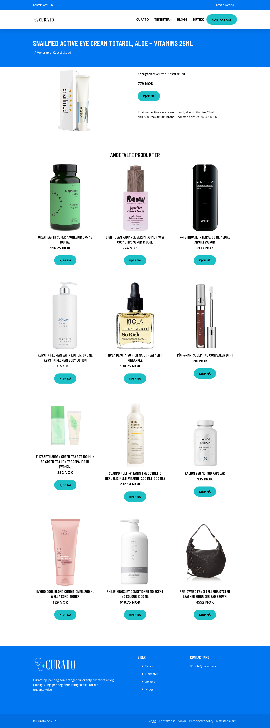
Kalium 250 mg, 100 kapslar (205, 473)
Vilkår (182, 721)
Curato (142, 19)
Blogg (182, 19)
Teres (149, 666)
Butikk (198, 19)
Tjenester (151, 674)
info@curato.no (225, 5)
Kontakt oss (222, 19)
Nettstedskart (225, 721)
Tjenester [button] (162, 19)
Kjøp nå (149, 96)
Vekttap (43, 53)
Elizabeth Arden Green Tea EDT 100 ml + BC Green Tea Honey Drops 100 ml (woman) (65, 461)
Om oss (150, 682)
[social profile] (52, 4)
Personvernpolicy (201, 721)
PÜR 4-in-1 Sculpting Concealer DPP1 (205, 355)
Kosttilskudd (62, 53)
